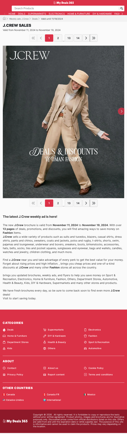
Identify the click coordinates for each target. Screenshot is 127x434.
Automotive (94, 348)
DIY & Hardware (102, 14)
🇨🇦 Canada (9, 394)
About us (53, 368)
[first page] (33, 38)
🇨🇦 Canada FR (51, 394)
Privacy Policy (15, 374)
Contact (11, 368)
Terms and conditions (100, 374)
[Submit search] (121, 8)
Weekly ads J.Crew (19, 18)
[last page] (94, 38)
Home (12, 14)
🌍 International (52, 400)
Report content (56, 374)
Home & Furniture (78, 14)
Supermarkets (37, 14)
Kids (9, 348)
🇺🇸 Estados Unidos (13, 400)
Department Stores (17, 342)
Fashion (119, 14)
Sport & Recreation (99, 342)
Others (51, 348)
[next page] (86, 38)
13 (68, 38)
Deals (21, 14)
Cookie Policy (96, 368)
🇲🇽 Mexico (89, 394)
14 (78, 38)
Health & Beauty (57, 342)
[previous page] (41, 38)
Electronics (57, 14)
